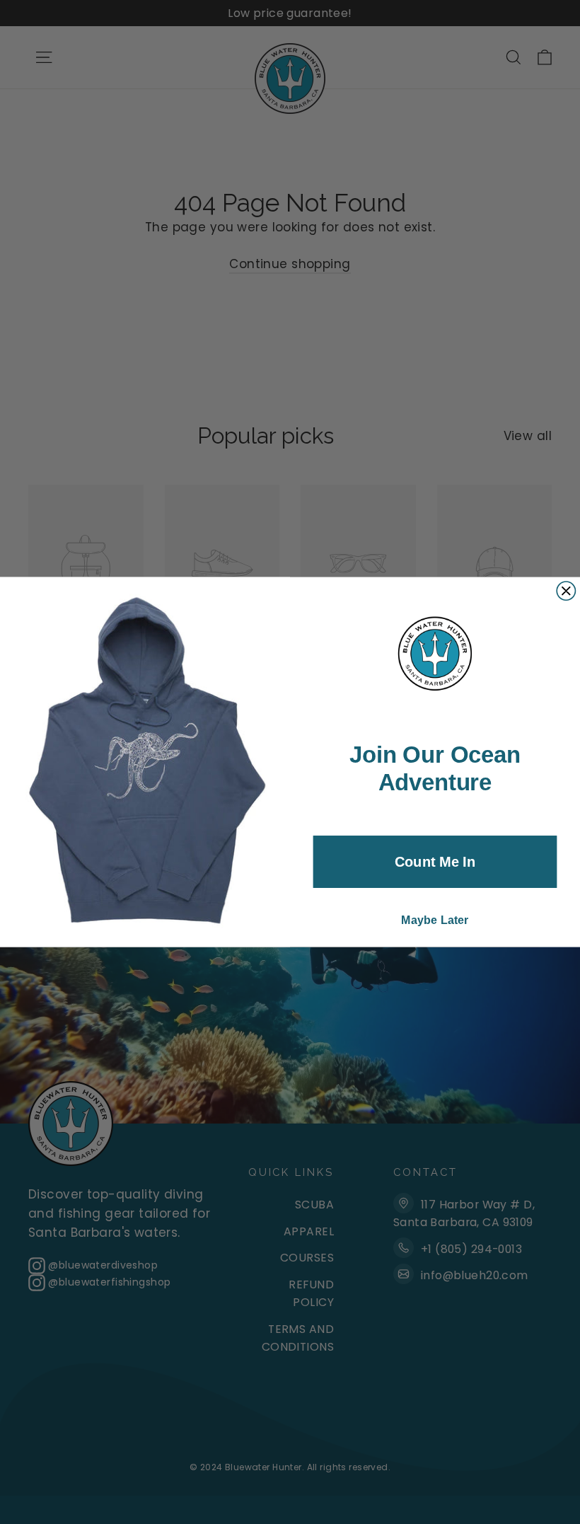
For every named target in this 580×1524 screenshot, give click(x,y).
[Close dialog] (566, 591)
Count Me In (435, 862)
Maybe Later (435, 919)
